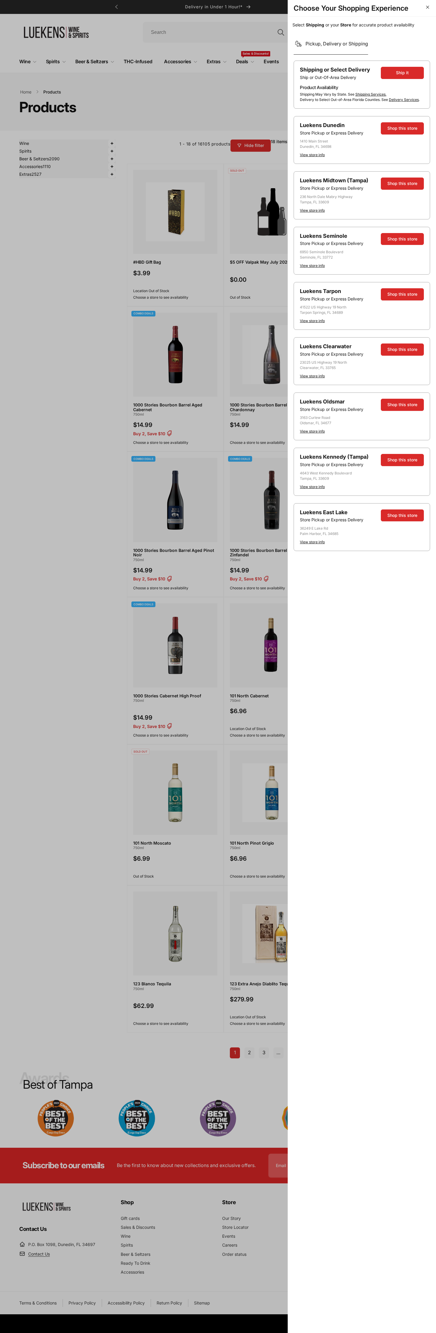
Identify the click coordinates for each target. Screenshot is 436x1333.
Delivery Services (404, 99)
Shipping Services (370, 94)
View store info (312, 155)
